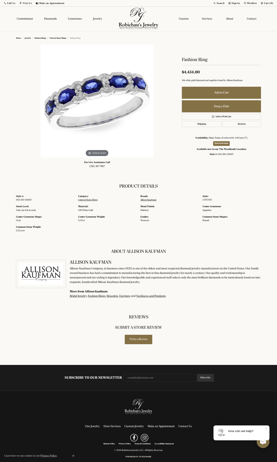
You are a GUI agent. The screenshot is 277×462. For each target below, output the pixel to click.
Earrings (124, 296)
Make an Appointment (161, 426)
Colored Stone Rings (58, 38)
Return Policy (109, 444)
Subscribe (205, 377)
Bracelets (112, 296)
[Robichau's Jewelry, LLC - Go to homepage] (138, 406)
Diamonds (50, 18)
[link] (50, 3)
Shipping (201, 124)
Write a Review (139, 339)
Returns (242, 124)
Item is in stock (221, 143)
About (229, 18)
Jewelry (97, 18)
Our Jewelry (92, 426)
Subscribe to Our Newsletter (93, 378)
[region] (97, 101)
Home (18, 38)
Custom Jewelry (134, 426)
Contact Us (185, 426)
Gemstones (75, 18)
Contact (251, 18)
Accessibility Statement (164, 444)
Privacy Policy (125, 444)
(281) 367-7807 (97, 166)
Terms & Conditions (143, 444)
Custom (183, 18)
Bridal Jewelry (78, 296)
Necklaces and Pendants (151, 296)
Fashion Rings (40, 38)
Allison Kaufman (148, 200)
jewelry (28, 38)
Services (207, 18)
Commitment (25, 18)
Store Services (112, 426)
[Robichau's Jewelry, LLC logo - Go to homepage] (138, 19)
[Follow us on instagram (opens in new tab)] (144, 437)
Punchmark (145, 457)
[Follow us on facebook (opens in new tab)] (134, 437)
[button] (9, 3)
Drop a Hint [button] (221, 106)
